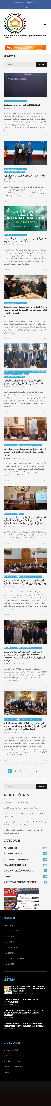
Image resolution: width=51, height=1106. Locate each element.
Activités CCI (8, 371)
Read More (7, 136)
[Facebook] (19, 7)
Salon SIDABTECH (11, 953)
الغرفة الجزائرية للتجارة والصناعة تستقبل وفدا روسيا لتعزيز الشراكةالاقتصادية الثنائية (25, 582)
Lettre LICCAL (9, 942)
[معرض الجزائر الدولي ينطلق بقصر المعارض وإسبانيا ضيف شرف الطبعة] (22, 219)
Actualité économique (12, 101)
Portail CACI (8, 925)
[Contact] (28, 1087)
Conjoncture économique (13, 374)
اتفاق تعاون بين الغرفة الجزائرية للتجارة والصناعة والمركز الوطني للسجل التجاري (24, 382)
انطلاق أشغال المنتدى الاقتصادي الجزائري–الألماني (25, 2)
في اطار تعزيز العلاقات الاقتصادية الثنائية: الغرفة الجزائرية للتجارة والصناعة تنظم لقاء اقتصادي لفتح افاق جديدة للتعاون (25, 726)
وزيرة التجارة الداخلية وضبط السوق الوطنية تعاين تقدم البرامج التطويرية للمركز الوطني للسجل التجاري (25, 309)
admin (6, 1004)
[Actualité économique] (25, 1087)
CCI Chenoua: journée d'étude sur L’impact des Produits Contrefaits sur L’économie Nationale (24, 1025)
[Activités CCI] (24, 1087)
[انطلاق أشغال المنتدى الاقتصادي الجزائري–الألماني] (22, 153)
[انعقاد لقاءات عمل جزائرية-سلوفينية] (22, 85)
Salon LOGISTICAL (11, 947)
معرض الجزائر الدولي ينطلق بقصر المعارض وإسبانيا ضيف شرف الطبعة (25, 240)
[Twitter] (26, 7)
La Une (24, 101)
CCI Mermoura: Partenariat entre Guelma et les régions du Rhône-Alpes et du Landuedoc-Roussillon (23, 1013)
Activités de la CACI (21, 371)
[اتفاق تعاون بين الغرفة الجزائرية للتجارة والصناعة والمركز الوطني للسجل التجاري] (22, 356)
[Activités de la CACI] (22, 1087)
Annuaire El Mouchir (11, 931)
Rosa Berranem (10, 108)
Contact (7, 1072)
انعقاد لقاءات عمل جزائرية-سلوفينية (22, 104)
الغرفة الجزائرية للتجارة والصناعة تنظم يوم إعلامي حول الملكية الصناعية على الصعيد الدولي (25, 451)
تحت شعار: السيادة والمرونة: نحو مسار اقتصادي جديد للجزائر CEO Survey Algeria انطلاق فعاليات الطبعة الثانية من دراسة (24, 656)
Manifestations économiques (14, 171)
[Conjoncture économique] (27, 1087)
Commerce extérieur (15, 865)
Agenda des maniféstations (14, 958)
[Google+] (22, 7)
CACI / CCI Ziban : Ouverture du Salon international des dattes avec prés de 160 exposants (29, 989)
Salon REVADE (9, 936)
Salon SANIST (9, 964)
